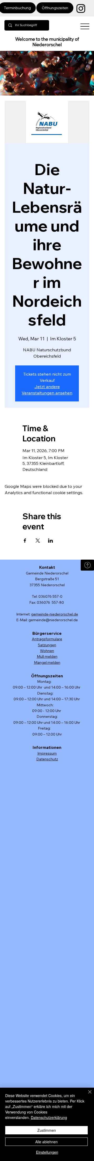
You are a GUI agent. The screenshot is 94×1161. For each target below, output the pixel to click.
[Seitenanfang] (87, 565)
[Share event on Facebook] (24, 540)
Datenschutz (47, 759)
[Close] (86, 1095)
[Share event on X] (37, 540)
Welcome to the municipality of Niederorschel (47, 41)
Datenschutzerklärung (49, 1117)
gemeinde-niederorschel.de (54, 614)
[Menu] (85, 26)
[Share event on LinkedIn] (50, 540)
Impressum (47, 753)
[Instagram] (81, 8)
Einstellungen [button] (47, 1152)
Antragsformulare (47, 639)
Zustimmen (46, 1130)
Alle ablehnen (46, 1141)
